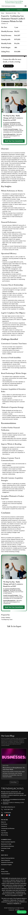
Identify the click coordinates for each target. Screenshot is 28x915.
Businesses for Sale (11, 13)
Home (2, 13)
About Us (3, 822)
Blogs (2, 850)
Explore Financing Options (7, 858)
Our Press (3, 830)
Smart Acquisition (5, 860)
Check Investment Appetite (8, 841)
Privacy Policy (4, 871)
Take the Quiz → (19, 2)
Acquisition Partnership (7, 862)
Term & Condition (5, 873)
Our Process (4, 824)
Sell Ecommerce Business (7, 846)
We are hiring (4, 835)
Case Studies (4, 832)
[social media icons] (2, 815)
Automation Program (6, 864)
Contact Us (4, 826)
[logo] (12, 789)
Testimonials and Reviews (7, 828)
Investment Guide (5, 848)
